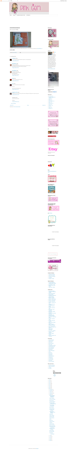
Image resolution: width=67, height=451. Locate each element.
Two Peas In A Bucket (52, 365)
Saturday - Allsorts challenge (51, 332)
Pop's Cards (50, 344)
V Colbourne (14, 58)
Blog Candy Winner (52, 425)
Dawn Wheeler (14, 63)
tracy (13, 83)
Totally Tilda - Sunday (52, 287)
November (51, 390)
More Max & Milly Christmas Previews (52, 403)
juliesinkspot (50, 360)
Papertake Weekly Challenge (52, 428)
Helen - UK (50, 102)
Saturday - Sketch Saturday (51, 334)
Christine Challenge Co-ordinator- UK (52, 97)
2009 (49, 387)
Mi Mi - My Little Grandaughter (51, 405)
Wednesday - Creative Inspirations (52, 312)
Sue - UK (50, 106)
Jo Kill (49, 351)
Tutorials (14, 15)
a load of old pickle (51, 361)
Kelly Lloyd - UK (51, 103)
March (51, 440)
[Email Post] (20, 52)
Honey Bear (51, 432)
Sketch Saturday (51, 398)
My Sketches (28, 15)
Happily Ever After (15, 92)
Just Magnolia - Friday (52, 284)
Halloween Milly (51, 416)
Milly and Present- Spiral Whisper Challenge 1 (52, 396)
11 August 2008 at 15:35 (15, 94)
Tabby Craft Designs (51, 350)
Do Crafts (50, 368)
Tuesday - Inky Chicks (52, 301)
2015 (49, 379)
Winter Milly (51, 414)
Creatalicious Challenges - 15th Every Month (52, 296)
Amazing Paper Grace (52, 346)
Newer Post (11, 105)
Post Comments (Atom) (17, 106)
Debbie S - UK (51, 105)
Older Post (43, 105)
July (50, 435)
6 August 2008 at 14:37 (15, 89)
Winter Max (51, 420)
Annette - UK (50, 108)
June (50, 436)
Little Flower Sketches (52, 275)
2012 (49, 383)
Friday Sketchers (51, 408)
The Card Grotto (51, 359)
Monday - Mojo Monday (52, 300)
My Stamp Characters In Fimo (21, 15)
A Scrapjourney (51, 358)
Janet (55, 52)
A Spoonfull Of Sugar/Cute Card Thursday (52, 412)
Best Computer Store (54, 375)
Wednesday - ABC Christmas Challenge (52, 315)
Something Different (52, 401)
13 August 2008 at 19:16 (15, 101)
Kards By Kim (51, 349)
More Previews (51, 400)
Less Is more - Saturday (52, 330)
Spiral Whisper (39, 48)
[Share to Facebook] (13, 49)
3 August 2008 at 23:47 (15, 80)
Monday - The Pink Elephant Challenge (51, 297)
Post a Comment (13, 103)
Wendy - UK (50, 107)
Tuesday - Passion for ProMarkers (52, 304)
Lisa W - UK (50, 104)
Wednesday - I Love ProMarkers (51, 310)
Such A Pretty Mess (51, 347)
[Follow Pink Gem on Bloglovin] (52, 92)
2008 (49, 388)
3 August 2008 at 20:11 (15, 75)
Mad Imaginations (51, 348)
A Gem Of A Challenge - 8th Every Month (52, 294)
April (50, 439)
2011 (49, 384)
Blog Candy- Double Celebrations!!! (52, 427)
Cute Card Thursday (52, 399)
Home (11, 15)
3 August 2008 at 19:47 (15, 60)
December (51, 389)
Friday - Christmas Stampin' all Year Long (52, 324)
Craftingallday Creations (52, 345)
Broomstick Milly (51, 431)
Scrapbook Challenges (52, 276)
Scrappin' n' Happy (51, 278)
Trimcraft (50, 367)
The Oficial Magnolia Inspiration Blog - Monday (52, 283)
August (51, 394)
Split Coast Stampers (52, 366)
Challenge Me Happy (52, 274)
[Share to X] (12, 49)
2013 (49, 382)
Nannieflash (50, 352)
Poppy (13, 78)
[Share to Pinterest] (14, 49)
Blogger (37, 448)
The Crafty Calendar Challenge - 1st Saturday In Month (52, 292)
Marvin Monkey (51, 430)
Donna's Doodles (51, 343)
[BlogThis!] (11, 49)
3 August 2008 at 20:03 (15, 67)
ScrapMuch (50, 277)
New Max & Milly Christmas (51, 410)
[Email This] (10, 49)
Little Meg (50, 422)
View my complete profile (51, 68)
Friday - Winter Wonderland (51, 329)
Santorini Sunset (51, 421)
